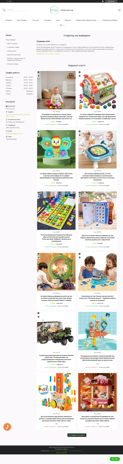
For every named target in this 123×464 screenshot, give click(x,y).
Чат (116, 459)
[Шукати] (4, 10)
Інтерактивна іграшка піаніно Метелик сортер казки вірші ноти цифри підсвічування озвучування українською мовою (56, 177)
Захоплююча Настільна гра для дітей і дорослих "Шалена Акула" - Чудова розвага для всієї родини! (97, 298)
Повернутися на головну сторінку (48, 54)
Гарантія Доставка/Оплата (86, 20)
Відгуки (68, 20)
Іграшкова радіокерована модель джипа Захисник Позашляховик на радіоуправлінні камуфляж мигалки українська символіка (56, 358)
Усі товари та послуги (76, 435)
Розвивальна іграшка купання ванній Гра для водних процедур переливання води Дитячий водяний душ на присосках (97, 358)
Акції (58, 20)
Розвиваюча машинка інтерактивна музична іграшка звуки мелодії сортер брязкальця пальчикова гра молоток (56, 117)
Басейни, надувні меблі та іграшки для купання (16, 59)
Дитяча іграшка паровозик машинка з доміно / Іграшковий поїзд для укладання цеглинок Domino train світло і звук (56, 419)
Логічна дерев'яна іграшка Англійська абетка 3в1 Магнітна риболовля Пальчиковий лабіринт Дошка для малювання (56, 238)
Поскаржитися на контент (57, 450)
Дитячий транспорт (14, 55)
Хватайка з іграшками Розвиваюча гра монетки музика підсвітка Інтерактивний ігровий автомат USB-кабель (97, 419)
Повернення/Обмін (110, 20)
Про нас (35, 20)
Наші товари (22, 20)
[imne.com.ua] (54, 10)
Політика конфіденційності (74, 450)
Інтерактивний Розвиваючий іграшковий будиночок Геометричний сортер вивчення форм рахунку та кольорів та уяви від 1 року (97, 117)
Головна (8, 20)
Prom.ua (71, 447)
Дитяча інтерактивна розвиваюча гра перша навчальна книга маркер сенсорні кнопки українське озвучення (97, 238)
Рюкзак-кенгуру (12, 64)
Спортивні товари (13, 47)
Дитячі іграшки (12, 43)
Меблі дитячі (11, 51)
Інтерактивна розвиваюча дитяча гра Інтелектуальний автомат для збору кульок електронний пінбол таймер (56, 298)
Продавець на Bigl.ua (61, 449)
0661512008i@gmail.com (14, 133)
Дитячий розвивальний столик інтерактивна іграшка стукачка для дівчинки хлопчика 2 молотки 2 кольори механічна (97, 177)
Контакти (47, 20)
